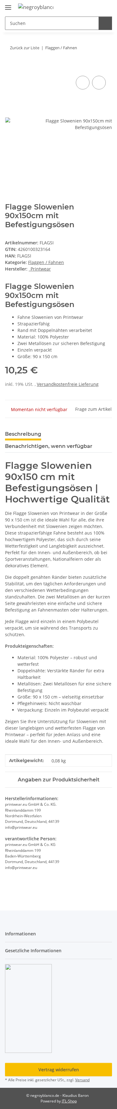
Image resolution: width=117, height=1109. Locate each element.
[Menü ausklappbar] (8, 5)
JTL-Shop (69, 1101)
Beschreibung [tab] (23, 434)
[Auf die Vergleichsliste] (83, 82)
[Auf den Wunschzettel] (99, 82)
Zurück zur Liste (24, 47)
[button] (87, 7)
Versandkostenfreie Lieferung (68, 384)
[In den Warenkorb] (10, 67)
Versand (82, 1080)
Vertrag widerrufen (58, 1070)
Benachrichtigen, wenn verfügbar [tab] (48, 446)
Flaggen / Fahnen (46, 262)
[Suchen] (105, 23)
